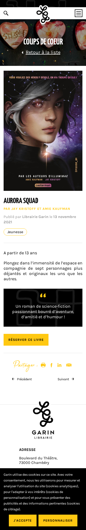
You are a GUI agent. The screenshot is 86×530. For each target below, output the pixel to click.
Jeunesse (15, 232)
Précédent (24, 379)
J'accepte (23, 520)
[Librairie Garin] (43, 14)
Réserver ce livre (26, 340)
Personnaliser (58, 520)
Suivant (64, 379)
